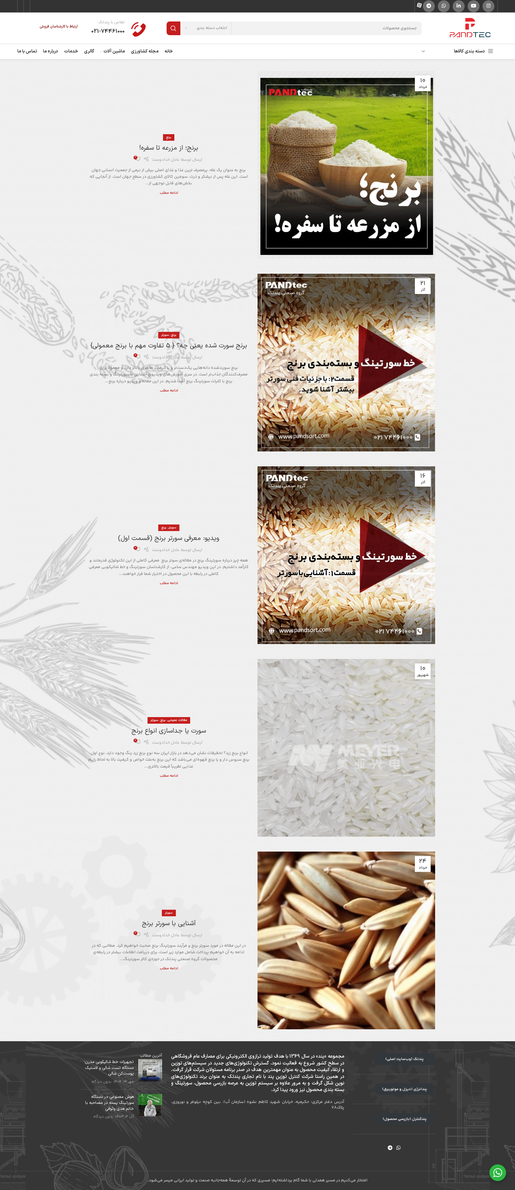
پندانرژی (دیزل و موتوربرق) (404, 1089)
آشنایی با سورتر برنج (169, 924)
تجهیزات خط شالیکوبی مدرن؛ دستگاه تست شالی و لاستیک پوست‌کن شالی (109, 1068)
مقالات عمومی (177, 720)
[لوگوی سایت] (470, 28)
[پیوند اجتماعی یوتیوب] (474, 6)
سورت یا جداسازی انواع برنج (168, 731)
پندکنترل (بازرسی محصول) (405, 1119)
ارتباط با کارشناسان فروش (59, 26)
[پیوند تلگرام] (429, 6)
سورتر (165, 335)
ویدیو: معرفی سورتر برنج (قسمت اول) (168, 538)
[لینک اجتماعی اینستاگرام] (488, 6)
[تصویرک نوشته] (150, 1072)
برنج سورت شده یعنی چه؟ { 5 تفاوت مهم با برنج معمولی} (168, 346)
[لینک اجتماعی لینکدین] (459, 6)
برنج (168, 137)
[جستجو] (173, 28)
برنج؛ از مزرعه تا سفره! (168, 148)
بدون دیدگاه (101, 1082)
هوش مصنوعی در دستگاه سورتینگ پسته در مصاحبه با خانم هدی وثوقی (109, 1103)
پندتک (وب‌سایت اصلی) (404, 1059)
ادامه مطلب (169, 193)
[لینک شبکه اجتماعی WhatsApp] (444, 6)
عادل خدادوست (165, 160)
